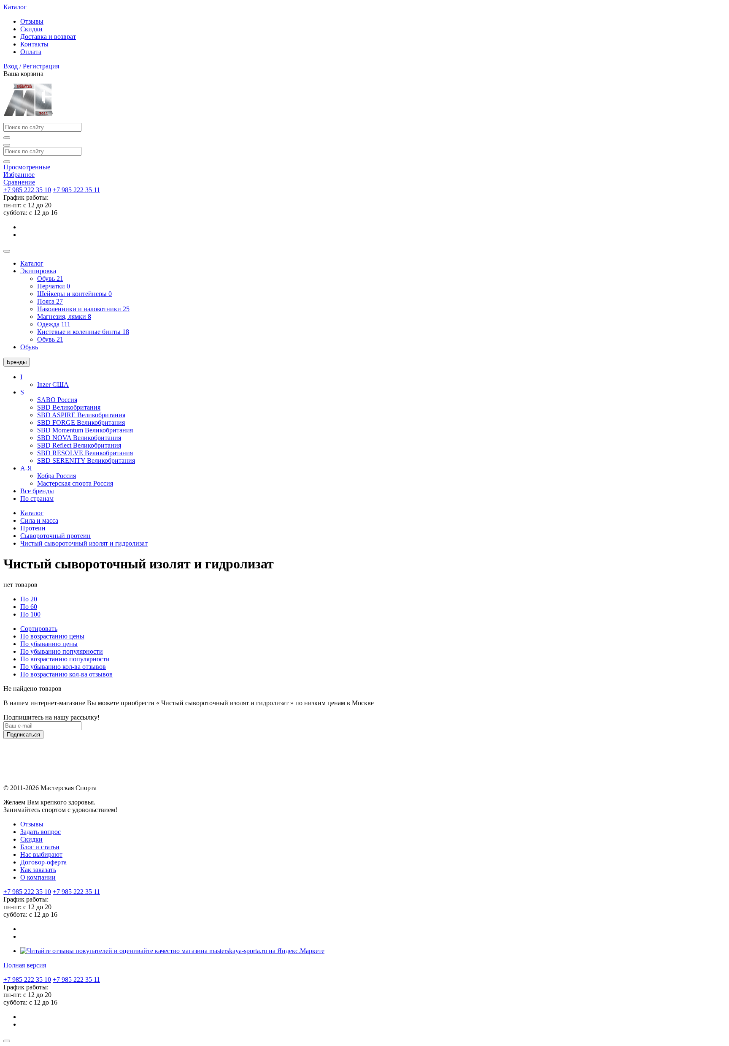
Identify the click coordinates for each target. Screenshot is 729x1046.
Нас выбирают (41, 854)
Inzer (53, 384)
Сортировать (38, 628)
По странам (37, 498)
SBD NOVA (79, 437)
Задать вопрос (40, 831)
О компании (38, 877)
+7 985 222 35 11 (76, 189)
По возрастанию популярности (65, 659)
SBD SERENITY (86, 460)
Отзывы (31, 21)
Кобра (56, 475)
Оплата (30, 51)
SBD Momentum (85, 430)
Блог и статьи (39, 846)
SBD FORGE (81, 422)
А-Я (26, 468)
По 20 (28, 599)
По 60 (28, 606)
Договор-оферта (43, 862)
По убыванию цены (49, 643)
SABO (57, 399)
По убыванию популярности (61, 651)
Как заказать (38, 869)
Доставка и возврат (48, 36)
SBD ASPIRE (81, 414)
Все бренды (37, 490)
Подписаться (23, 734)
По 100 (30, 614)
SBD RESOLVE (85, 452)
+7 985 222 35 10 (27, 189)
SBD (68, 407)
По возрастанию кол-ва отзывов (66, 674)
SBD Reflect (79, 445)
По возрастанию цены (52, 636)
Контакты (34, 44)
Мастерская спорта (75, 483)
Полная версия (24, 965)
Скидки (31, 29)
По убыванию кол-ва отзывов (63, 666)
